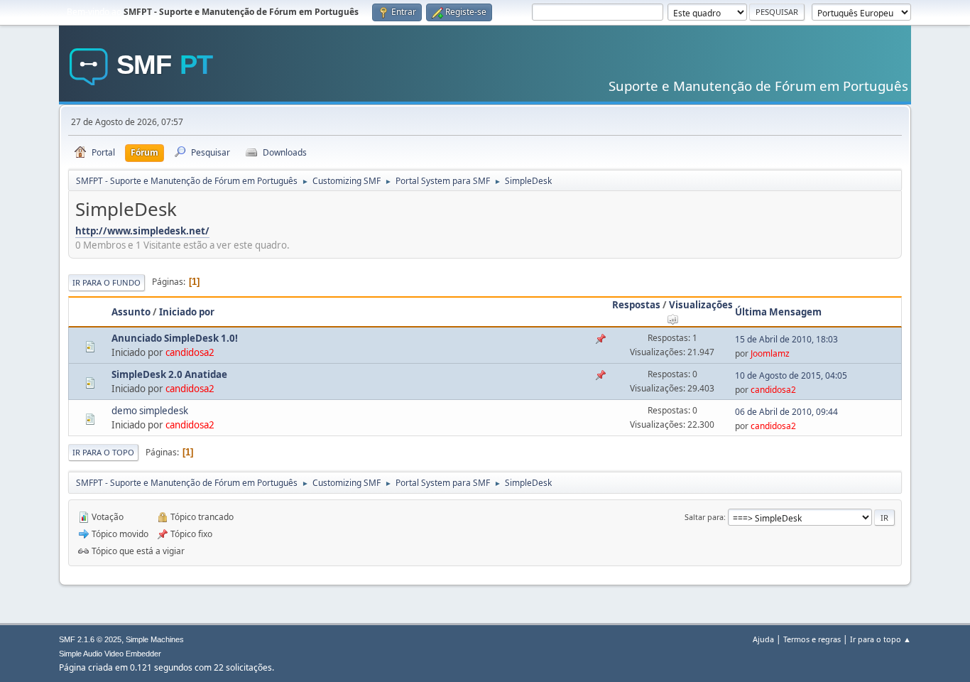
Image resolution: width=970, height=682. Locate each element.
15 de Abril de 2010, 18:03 (786, 339)
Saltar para (704, 517)
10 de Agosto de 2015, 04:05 (791, 375)
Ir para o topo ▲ (880, 639)
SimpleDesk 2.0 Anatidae (169, 374)
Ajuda (763, 639)
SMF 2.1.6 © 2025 (90, 639)
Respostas (636, 304)
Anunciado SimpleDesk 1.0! (174, 338)
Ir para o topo (103, 452)
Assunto (131, 311)
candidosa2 (189, 352)
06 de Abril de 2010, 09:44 (786, 412)
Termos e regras (812, 639)
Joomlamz (770, 353)
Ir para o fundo (106, 282)
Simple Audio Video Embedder (110, 653)
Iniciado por (186, 311)
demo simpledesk (149, 410)
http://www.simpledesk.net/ (142, 230)
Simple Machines (155, 639)
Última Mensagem (778, 311)
